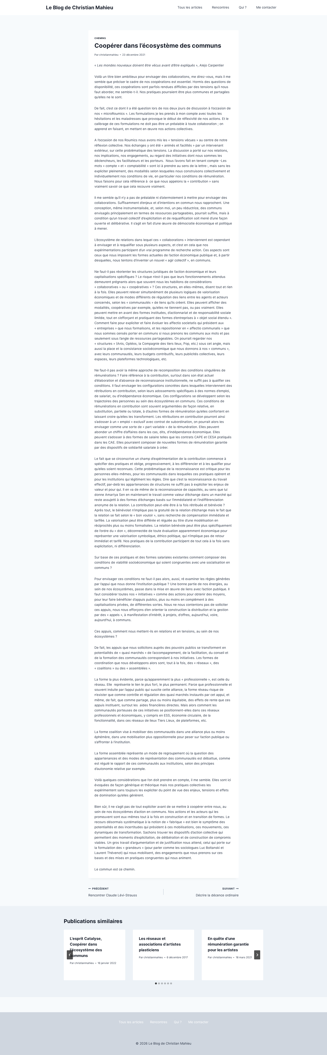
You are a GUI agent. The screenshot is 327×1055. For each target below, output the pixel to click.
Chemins (100, 38)
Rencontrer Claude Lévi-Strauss (112, 892)
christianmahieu (108, 54)
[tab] (156, 983)
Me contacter (266, 7)
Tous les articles (190, 7)
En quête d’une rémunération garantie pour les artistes (228, 944)
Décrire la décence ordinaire (217, 892)
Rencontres (220, 7)
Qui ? (243, 7)
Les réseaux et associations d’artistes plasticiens (160, 944)
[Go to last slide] (70, 954)
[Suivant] (257, 954)
